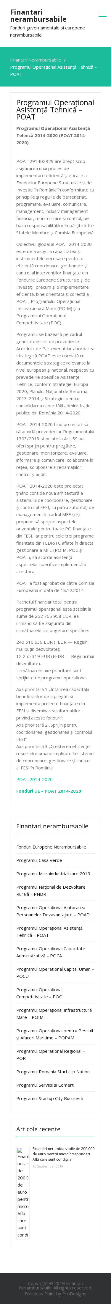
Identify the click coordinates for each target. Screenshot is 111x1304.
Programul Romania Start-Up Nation (53, 1071)
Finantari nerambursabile (38, 15)
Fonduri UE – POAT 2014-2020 (48, 791)
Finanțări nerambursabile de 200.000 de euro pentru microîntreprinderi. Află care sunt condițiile (63, 1154)
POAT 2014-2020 (34, 779)
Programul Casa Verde (39, 860)
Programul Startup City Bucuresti (49, 1098)
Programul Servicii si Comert (45, 1085)
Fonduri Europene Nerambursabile (51, 847)
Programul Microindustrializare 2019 (53, 873)
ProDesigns (74, 1294)
